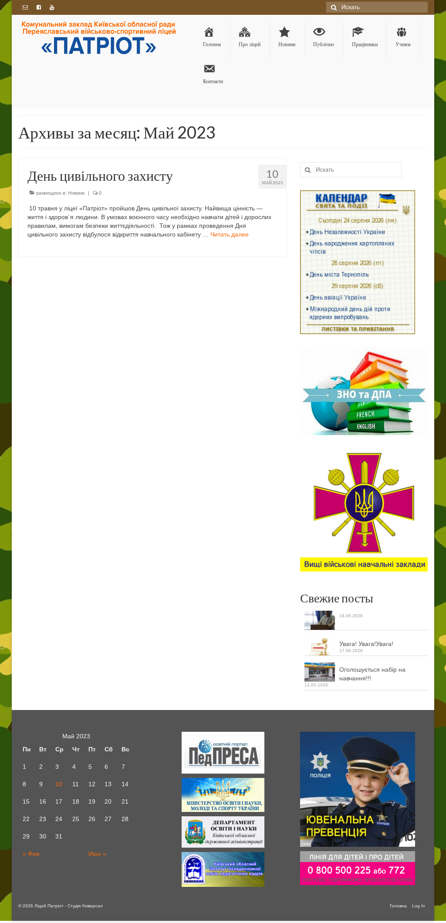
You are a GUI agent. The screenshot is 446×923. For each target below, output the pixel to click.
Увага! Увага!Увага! (366, 643)
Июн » (97, 853)
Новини (76, 193)
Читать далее (229, 234)
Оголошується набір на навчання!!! (372, 674)
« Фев (31, 853)
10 (58, 784)
